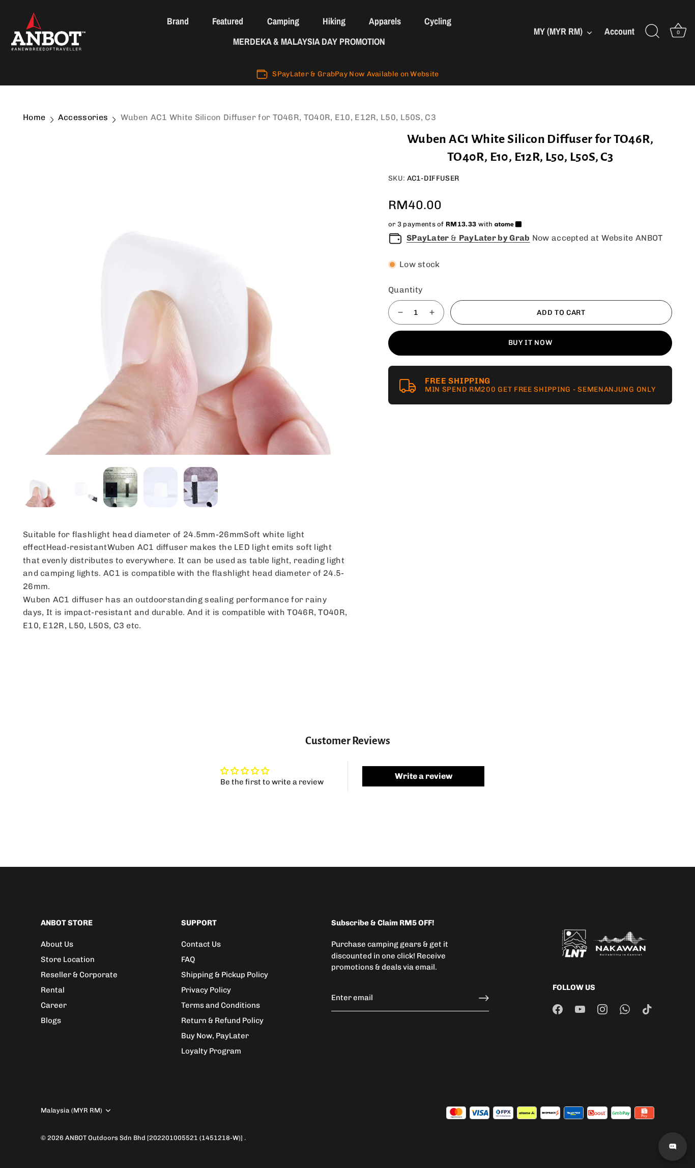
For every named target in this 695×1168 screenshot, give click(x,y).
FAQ (188, 959)
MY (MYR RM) (558, 32)
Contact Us (201, 944)
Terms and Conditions (220, 1005)
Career (54, 1005)
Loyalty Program (211, 1051)
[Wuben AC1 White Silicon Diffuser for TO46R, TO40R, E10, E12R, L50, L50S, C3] (185, 292)
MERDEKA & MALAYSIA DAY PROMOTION (309, 41)
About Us (57, 944)
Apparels (385, 21)
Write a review (423, 776)
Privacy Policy (206, 990)
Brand (178, 21)
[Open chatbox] (672, 1146)
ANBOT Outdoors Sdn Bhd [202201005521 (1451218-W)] (154, 1138)
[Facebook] (558, 1008)
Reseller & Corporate (79, 974)
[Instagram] (602, 1008)
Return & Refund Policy (222, 1020)
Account (619, 32)
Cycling (437, 21)
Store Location (68, 959)
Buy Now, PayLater (215, 1035)
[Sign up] (484, 998)
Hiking (334, 21)
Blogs (51, 1020)
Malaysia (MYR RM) (71, 1110)
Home (34, 117)
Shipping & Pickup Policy (224, 974)
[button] (44, 292)
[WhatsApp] (625, 1008)
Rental (53, 990)
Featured (227, 21)
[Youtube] (580, 1008)
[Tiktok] (647, 1008)
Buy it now (530, 342)
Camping (283, 21)
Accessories (83, 117)
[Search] (652, 31)
